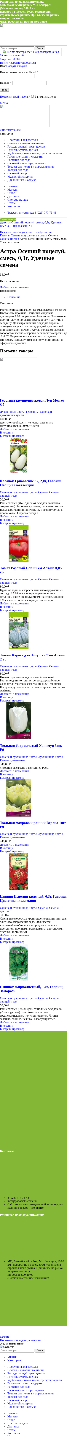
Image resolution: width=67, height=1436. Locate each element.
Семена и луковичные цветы (29, 235)
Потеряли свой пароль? (15, 96)
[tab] (13, 297)
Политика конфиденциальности (20, 1340)
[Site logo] (25, 125)
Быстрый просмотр (12, 435)
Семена (53, 235)
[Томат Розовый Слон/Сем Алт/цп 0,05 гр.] (18, 560)
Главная (5, 235)
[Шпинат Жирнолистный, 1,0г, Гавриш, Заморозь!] (18, 979)
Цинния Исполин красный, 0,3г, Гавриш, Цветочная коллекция (33, 898)
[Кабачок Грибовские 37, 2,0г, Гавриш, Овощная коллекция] (18, 473)
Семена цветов (10, 238)
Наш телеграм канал (46, 51)
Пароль (6, 82)
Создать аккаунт (16, 66)
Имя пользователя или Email (19, 72)
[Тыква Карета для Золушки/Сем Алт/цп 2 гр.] (18, 648)
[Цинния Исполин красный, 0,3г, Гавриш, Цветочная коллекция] (18, 889)
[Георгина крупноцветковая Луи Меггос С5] (18, 393)
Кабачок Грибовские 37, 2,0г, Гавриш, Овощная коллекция (31, 483)
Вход (4, 89)
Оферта (4, 1336)
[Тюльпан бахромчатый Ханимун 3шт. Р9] (18, 738)
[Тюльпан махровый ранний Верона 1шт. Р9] (18, 815)
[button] (6, 432)
